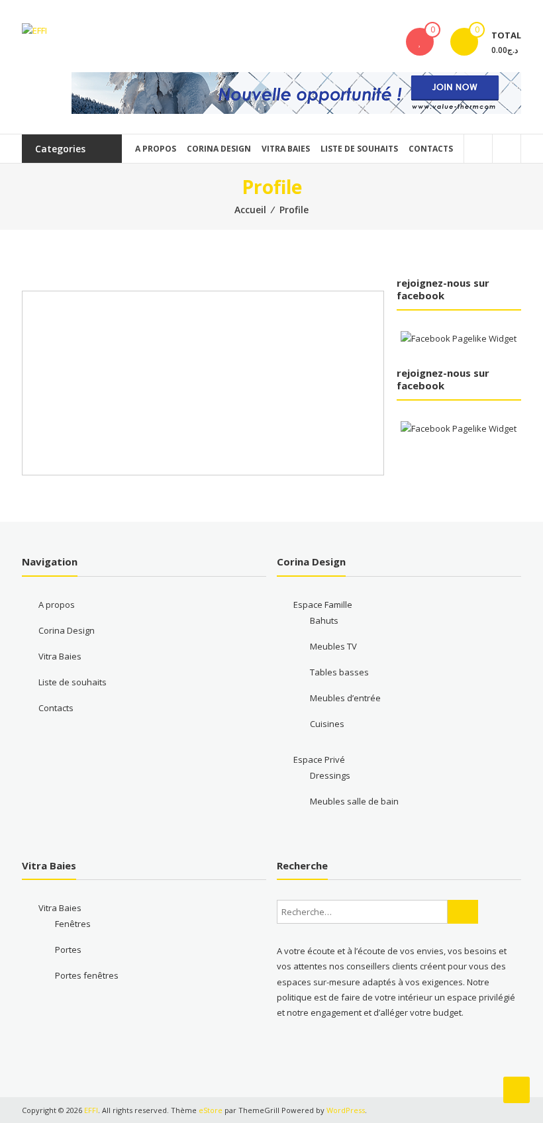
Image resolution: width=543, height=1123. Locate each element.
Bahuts (324, 620)
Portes (68, 949)
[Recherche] (463, 912)
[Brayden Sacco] (115, 291)
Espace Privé (319, 759)
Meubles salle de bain (354, 801)
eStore (210, 1110)
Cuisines (327, 724)
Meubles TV (333, 646)
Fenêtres (73, 924)
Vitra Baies (286, 148)
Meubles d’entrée (345, 698)
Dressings (330, 775)
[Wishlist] (420, 42)
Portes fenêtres (87, 975)
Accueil (250, 209)
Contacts (431, 148)
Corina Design (219, 148)
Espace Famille (322, 604)
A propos (155, 148)
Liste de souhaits (359, 148)
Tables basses (339, 672)
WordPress (345, 1110)
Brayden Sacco (252, 314)
